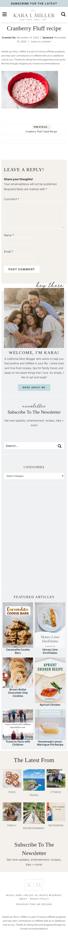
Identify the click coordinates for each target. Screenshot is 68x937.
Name (9, 235)
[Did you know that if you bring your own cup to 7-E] (49, 539)
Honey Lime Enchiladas (50, 651)
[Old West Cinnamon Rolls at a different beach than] (49, 522)
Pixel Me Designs (41, 904)
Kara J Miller (34, 14)
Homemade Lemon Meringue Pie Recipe (50, 743)
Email (8, 251)
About (23, 899)
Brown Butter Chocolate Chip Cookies (18, 692)
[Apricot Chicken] (50, 701)
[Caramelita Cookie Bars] (18, 646)
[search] (63, 14)
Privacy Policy (39, 899)
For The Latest (34, 3)
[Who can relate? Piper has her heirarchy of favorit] (49, 556)
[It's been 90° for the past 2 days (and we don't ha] (19, 556)
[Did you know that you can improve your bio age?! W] (19, 505)
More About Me (34, 387)
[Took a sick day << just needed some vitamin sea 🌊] (19, 522)
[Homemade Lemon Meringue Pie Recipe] (50, 738)
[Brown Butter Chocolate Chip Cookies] (18, 686)
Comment (11, 199)
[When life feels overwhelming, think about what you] (19, 573)
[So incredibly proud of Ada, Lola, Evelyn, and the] (49, 505)
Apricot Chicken (50, 704)
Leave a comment (41, 41)
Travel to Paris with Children (18, 743)
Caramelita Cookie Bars (18, 651)
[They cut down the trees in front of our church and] (19, 539)
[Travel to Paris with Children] (18, 738)
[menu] (4, 14)
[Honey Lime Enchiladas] (50, 646)
